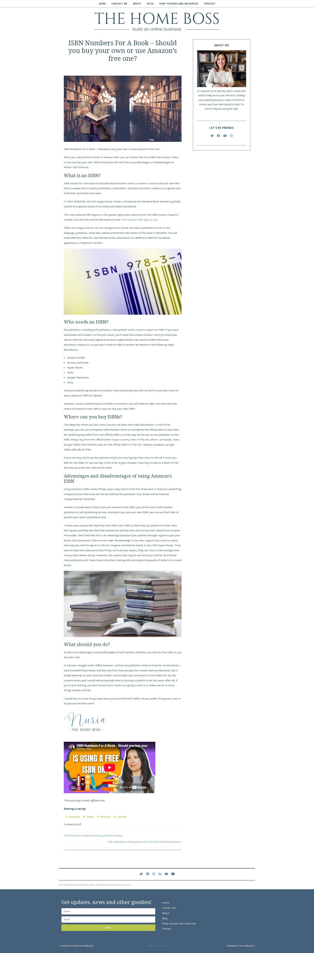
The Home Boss (81, 885)
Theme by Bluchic (105, 885)
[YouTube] (225, 136)
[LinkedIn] (159, 874)
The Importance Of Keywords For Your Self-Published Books (144, 841)
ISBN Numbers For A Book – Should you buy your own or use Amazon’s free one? (122, 50)
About (137, 3)
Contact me (119, 3)
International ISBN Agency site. (139, 219)
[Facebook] (218, 136)
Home (102, 3)
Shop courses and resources (178, 3)
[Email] (172, 874)
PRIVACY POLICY (157, 945)
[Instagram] (231, 136)
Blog (150, 3)
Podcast (209, 3)
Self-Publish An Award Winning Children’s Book (94, 835)
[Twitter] (212, 136)
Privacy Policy (123, 885)
